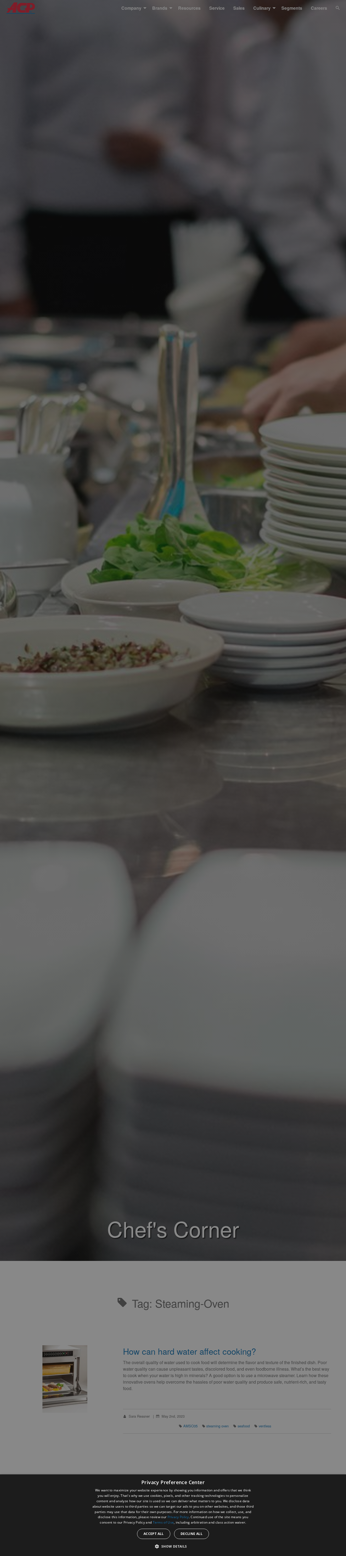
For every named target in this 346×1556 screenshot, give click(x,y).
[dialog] (173, 1515)
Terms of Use (163, 1522)
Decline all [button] (191, 1533)
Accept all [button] (154, 1533)
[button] (173, 1546)
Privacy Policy (178, 1517)
